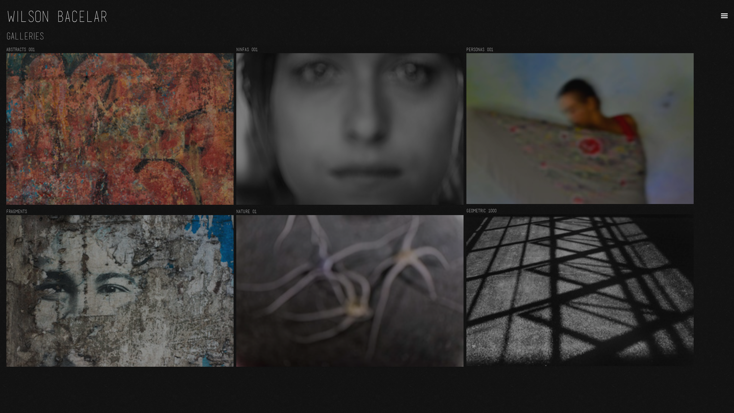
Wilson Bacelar (56, 16)
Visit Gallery (119, 126)
